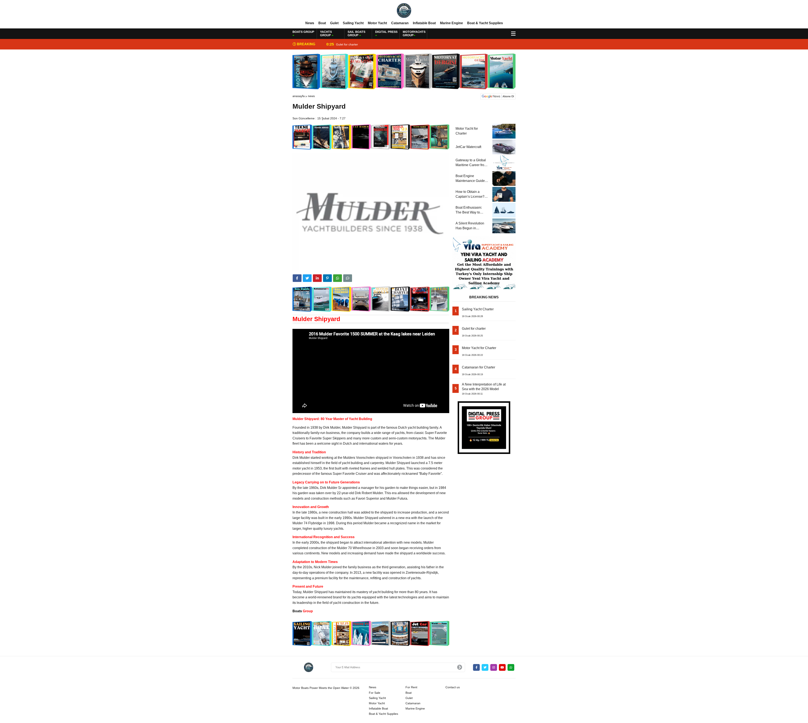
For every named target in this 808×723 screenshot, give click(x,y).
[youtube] (502, 667)
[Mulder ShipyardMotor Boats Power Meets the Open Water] (404, 10)
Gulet (334, 23)
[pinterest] (327, 278)
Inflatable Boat (424, 23)
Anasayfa (298, 96)
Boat (322, 23)
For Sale (374, 692)
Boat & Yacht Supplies (485, 23)
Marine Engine (451, 23)
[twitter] (307, 278)
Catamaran (400, 23)
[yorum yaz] (347, 278)
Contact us (452, 687)
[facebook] (297, 278)
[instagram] (493, 667)
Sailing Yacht (353, 23)
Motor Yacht (377, 23)
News (309, 23)
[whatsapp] (511, 667)
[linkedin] (317, 278)
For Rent (411, 687)
